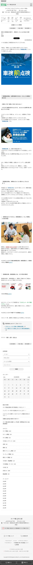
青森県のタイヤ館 (12, 19)
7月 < (4, 377)
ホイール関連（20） (7, 434)
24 (8, 394)
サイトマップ (8, 540)
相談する (9, 562)
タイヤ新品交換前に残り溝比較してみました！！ (14, 407)
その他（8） (6, 467)
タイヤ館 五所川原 (11, 4)
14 (24, 388)
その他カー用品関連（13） (9, 461)
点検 (11, 337)
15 (28, 388)
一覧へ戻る (20, 28)
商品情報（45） (6, 474)
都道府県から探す (8, 19)
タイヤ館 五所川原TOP (16, 19)
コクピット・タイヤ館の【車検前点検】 (14, 326)
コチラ (10, 262)
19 (16, 391)
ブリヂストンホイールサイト (10, 551)
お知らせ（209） (7, 470)
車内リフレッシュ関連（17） (9, 451)
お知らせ (15, 337)
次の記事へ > (28, 28)
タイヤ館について (10, 536)
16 (4, 391)
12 (16, 388)
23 (4, 394)
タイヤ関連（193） (7, 431)
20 (20, 391)
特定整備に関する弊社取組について (21, 542)
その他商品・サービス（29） (9, 464)
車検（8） (5, 447)
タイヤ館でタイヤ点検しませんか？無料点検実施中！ (17, 328)
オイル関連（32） (7, 437)
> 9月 (28, 377)
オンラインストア (23, 551)
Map (17, 13)
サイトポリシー (9, 542)
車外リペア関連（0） (8, 457)
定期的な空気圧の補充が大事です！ (11, 419)
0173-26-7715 (12, 10)
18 (12, 391)
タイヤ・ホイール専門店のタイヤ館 (3, 19)
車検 (7, 337)
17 (8, 391)
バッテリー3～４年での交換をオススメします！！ (14, 410)
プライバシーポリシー (23, 540)
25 (12, 394)
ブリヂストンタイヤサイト (15, 549)
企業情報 (17, 544)
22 (28, 391)
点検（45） (5, 444)
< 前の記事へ (13, 28)
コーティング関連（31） (8, 454)
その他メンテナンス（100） (9, 441)
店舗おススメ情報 (21, 19)
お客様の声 (25, 536)
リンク (15, 540)
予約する (25, 562)
